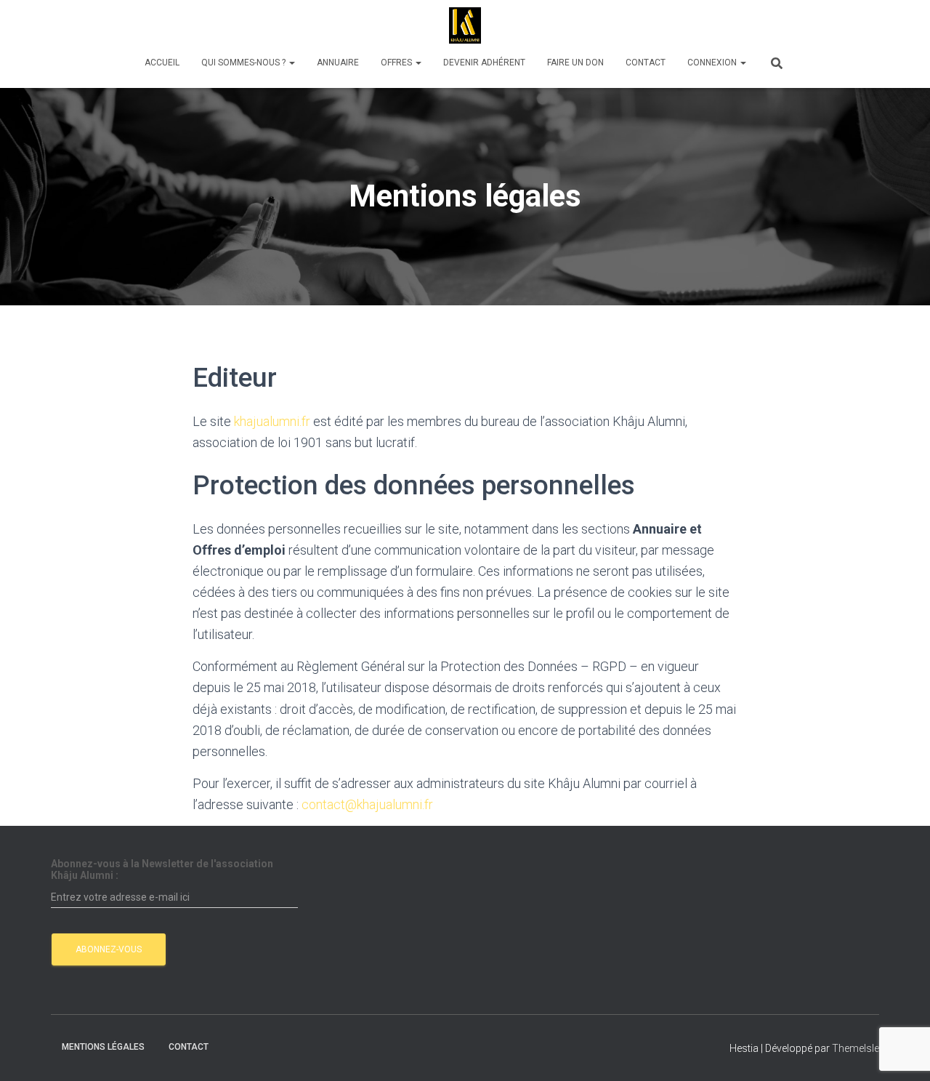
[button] (291, 62)
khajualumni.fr (272, 421)
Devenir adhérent (484, 62)
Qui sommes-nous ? (244, 62)
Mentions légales (103, 1047)
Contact (646, 62)
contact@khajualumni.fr (367, 804)
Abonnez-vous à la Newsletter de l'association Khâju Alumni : (162, 869)
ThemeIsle (855, 1048)
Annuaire (338, 62)
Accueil (162, 62)
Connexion (713, 62)
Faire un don (575, 62)
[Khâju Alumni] (465, 25)
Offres (397, 62)
